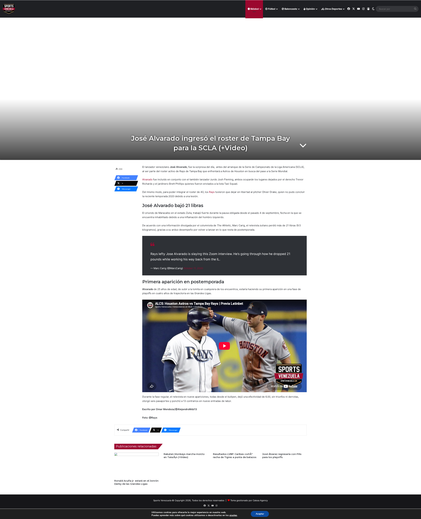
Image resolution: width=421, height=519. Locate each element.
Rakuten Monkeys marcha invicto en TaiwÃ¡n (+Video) (184, 456)
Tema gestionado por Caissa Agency (249, 500)
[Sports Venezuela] (8, 9)
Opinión (310, 8)
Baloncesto (290, 8)
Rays (212, 192)
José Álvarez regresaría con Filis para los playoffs (281, 456)
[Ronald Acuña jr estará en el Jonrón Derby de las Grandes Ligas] (136, 465)
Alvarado (147, 179)
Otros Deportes (333, 8)
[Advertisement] (210, 41)
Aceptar (260, 513)
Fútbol (271, 8)
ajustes (233, 515)
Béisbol (254, 8)
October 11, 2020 (193, 268)
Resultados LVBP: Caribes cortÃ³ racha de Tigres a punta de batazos (234, 456)
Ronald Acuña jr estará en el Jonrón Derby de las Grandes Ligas (136, 482)
